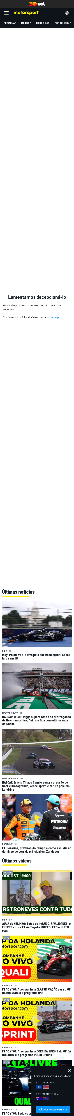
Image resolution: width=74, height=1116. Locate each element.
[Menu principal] (6, 13)
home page (52, 317)
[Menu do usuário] (66, 12)
